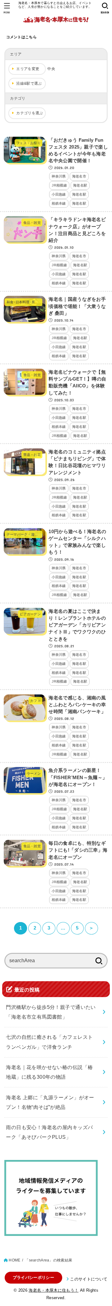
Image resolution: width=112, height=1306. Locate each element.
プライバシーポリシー (33, 1277)
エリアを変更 (27, 69)
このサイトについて (88, 1279)
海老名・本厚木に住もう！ (53, 1290)
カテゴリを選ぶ (29, 113)
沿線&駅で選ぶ (29, 83)
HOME (14, 1260)
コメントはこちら (21, 37)
